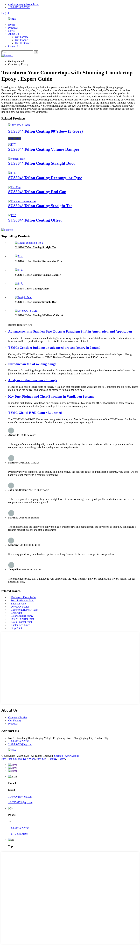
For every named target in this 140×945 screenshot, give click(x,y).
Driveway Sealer (20, 606)
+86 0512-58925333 (19, 7)
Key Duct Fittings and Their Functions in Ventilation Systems (51, 396)
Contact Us (14, 46)
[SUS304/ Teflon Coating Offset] (12, 215)
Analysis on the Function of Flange (32, 380)
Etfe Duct (6, 758)
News (11, 30)
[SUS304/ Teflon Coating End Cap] (14, 187)
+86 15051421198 (18, 833)
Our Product (21, 39)
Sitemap (58, 755)
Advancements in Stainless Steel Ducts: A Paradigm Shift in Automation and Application (70, 331)
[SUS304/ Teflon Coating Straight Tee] (22, 201)
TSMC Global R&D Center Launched (35, 412)
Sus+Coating (49, 758)
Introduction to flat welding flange (32, 364)
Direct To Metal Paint (22, 618)
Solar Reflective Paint (22, 600)
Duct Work (29, 758)
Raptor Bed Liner (20, 625)
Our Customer (22, 43)
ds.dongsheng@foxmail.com (23, 4)
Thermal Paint (18, 603)
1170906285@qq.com (20, 744)
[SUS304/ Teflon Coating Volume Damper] (12, 144)
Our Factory (21, 36)
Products (13, 27)
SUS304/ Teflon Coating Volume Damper (44, 149)
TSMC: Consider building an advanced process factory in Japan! (54, 347)
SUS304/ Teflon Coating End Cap (37, 192)
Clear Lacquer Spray (22, 615)
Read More (15, 138)
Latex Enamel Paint (21, 621)
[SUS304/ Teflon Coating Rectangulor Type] (12, 172)
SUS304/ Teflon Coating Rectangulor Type (45, 178)
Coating (17, 758)
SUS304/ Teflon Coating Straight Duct (41, 163)
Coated (61, 758)
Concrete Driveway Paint (24, 609)
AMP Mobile (72, 755)
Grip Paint (16, 612)
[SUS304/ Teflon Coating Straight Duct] (16, 158)
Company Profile (17, 717)
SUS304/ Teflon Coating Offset (35, 220)
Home (11, 24)
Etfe (38, 758)
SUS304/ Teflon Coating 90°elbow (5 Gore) (45, 131)
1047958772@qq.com (20, 802)
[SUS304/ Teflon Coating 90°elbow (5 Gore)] (19, 124)
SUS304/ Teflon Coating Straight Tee (40, 205)
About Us (13, 33)
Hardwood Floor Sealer (23, 597)
